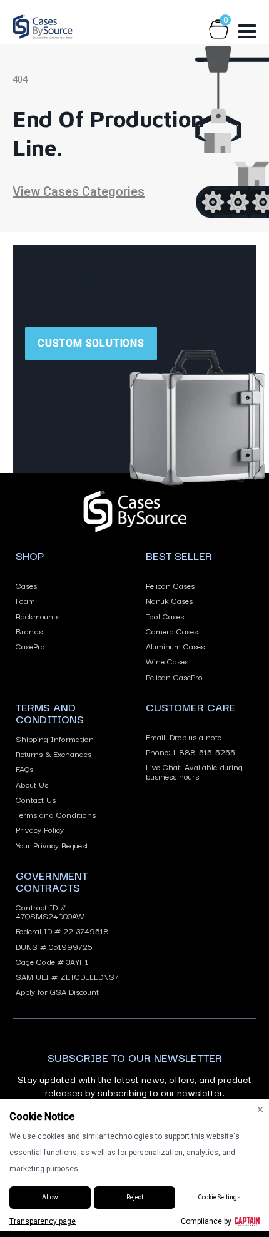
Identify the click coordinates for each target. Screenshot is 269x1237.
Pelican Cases (170, 585)
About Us (32, 784)
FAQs (24, 768)
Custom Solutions (91, 343)
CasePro (30, 645)
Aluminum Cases (175, 645)
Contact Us (36, 799)
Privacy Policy (40, 829)
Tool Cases (165, 615)
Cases (26, 585)
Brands (29, 630)
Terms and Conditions (56, 814)
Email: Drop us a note (183, 736)
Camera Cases (172, 630)
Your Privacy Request (52, 844)
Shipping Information (55, 738)
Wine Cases (167, 660)
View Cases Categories (79, 191)
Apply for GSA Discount (57, 991)
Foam (25, 600)
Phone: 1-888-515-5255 (190, 751)
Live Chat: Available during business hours (194, 771)
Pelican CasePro (174, 676)
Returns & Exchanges (53, 753)
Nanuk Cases (169, 600)
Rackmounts (37, 615)
